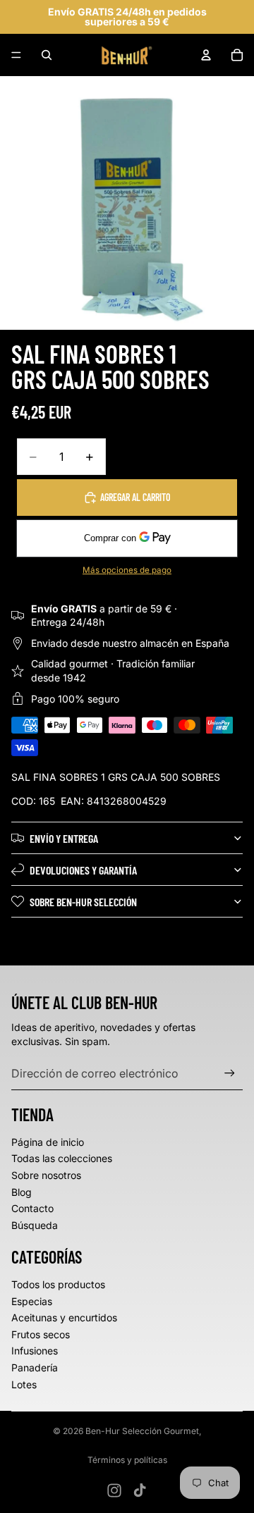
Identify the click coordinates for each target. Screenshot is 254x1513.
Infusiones (34, 1351)
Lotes (24, 1384)
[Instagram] (114, 1490)
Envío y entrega (64, 838)
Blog (21, 1192)
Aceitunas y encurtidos (64, 1317)
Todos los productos (58, 1284)
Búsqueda (34, 1225)
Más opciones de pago (127, 570)
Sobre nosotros (46, 1175)
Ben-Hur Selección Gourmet (142, 1431)
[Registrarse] (230, 1073)
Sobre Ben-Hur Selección (83, 901)
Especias (31, 1301)
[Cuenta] (206, 54)
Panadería (34, 1367)
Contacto (32, 1208)
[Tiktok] (139, 1490)
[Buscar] (46, 54)
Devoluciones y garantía (83, 870)
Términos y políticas (127, 1460)
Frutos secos (40, 1334)
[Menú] (16, 55)
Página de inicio (47, 1142)
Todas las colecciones (61, 1158)
